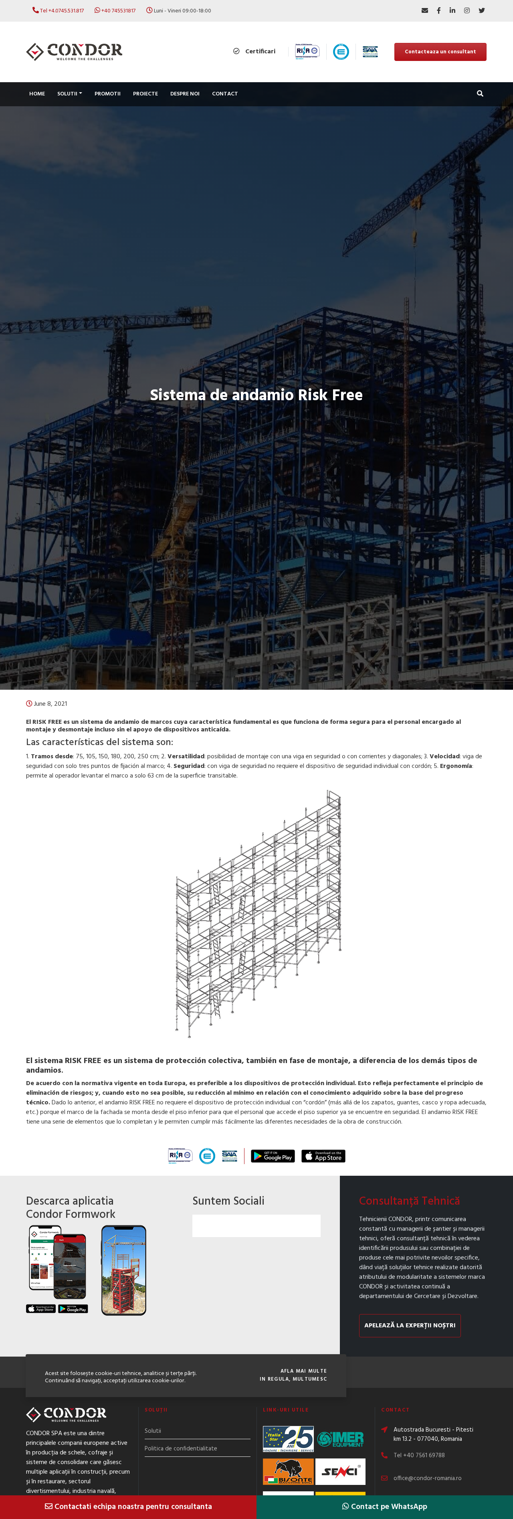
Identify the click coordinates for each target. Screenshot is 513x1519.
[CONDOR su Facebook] (439, 11)
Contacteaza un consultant (440, 52)
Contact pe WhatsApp (388, 1507)
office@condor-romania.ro (428, 1478)
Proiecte (145, 94)
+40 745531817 (118, 11)
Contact (225, 94)
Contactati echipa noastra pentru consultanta (132, 1507)
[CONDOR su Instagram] (467, 11)
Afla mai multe (304, 1371)
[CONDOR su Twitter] (482, 11)
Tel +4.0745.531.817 (62, 11)
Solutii (153, 1431)
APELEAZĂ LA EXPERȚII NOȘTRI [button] (410, 1326)
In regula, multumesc (293, 1379)
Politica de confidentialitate (181, 1448)
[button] (480, 94)
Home (37, 94)
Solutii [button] (67, 94)
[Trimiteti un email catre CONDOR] (425, 11)
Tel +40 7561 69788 (419, 1455)
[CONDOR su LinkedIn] (452, 11)
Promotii (108, 94)
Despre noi (185, 94)
